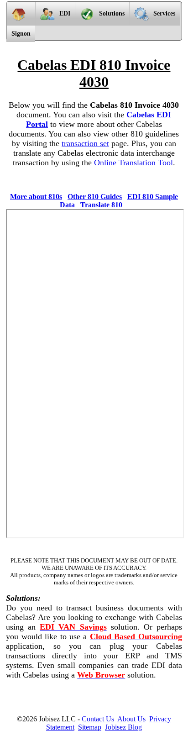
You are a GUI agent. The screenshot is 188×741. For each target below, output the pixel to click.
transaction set (85, 143)
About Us (131, 719)
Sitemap (89, 727)
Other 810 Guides (95, 196)
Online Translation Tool (133, 162)
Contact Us (98, 719)
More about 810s (36, 196)
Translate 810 (101, 205)
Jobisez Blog (123, 727)
